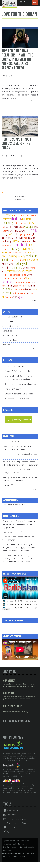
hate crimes (13, 237)
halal (35, 234)
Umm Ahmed (7, 345)
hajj (31, 234)
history (8, 241)
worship (15, 297)
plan (30, 271)
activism (9, 215)
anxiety (33, 215)
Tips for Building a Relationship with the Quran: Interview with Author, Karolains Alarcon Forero (17, 60)
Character (6, 219)
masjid (24, 249)
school (34, 282)
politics (24, 274)
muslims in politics (17, 260)
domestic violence (13, 226)
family (33, 230)
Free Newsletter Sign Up (16, 819)
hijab (3, 241)
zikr (27, 297)
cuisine (21, 223)
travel (14, 293)
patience (33, 267)
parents (26, 267)
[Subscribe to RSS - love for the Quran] (2, 193)
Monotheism (17, 252)
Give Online (11, 815)
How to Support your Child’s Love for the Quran (16, 143)
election (4, 230)
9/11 (3, 215)
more (34, 348)
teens (34, 289)
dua (22, 226)
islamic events (6, 245)
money (10, 252)
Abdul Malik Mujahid (10, 326)
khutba (4, 248)
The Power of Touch (10, 441)
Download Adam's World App (18, 823)
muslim (24, 252)
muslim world (7, 264)
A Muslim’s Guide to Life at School (18, 371)
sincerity (10, 285)
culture (26, 223)
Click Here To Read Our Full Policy (15, 712)
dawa (31, 223)
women (8, 297)
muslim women (30, 260)
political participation (14, 274)
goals (22, 234)
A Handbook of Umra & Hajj (16, 366)
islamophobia (19, 244)
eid (36, 226)
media (30, 249)
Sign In (9, 831)
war (28, 293)
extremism (24, 230)
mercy (4, 252)
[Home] (9, 3)
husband (15, 241)
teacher (28, 289)
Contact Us (11, 827)
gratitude (27, 234)
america (28, 215)
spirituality (7, 289)
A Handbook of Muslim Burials (17, 398)
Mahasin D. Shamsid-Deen (12, 335)
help (25, 237)
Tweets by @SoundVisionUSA (13, 504)
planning (4, 274)
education (29, 226)
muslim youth (21, 263)
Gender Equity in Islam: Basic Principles (20, 384)
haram (4, 237)
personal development (17, 271)
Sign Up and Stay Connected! (19, 420)
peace (4, 271)
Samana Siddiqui (8, 321)
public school (20, 278)
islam (34, 241)
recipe (15, 282)
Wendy (33, 293)
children (16, 218)
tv (16, 293)
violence (20, 293)
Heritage (31, 237)
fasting (4, 234)
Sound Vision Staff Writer (12, 317)
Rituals (29, 282)
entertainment (13, 230)
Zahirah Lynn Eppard (12, 156)
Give (34, 2)
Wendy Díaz (7, 76)
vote (25, 293)
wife (4, 297)
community (7, 222)
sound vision (30, 285)
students (16, 289)
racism (33, 278)
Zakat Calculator (13, 810)
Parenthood (7, 267)
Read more (34, 101)
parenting (17, 267)
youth (22, 296)
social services (19, 285)
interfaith (28, 241)
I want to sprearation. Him (12, 532)
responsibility (22, 282)
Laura (8, 248)
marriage (15, 248)
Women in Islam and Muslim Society (19, 394)
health (21, 237)
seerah (4, 285)
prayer (29, 274)
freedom (16, 234)
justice (32, 245)
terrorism (7, 292)
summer (22, 289)
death (3, 226)
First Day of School (9, 485)
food (10, 234)
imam (22, 241)
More (34, 300)
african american (19, 215)
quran (28, 278)
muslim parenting (17, 256)
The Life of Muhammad (14, 389)
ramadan (7, 281)
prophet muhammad (8, 278)
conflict (16, 223)
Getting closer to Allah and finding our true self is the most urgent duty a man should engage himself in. (19, 524)
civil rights (26, 219)
